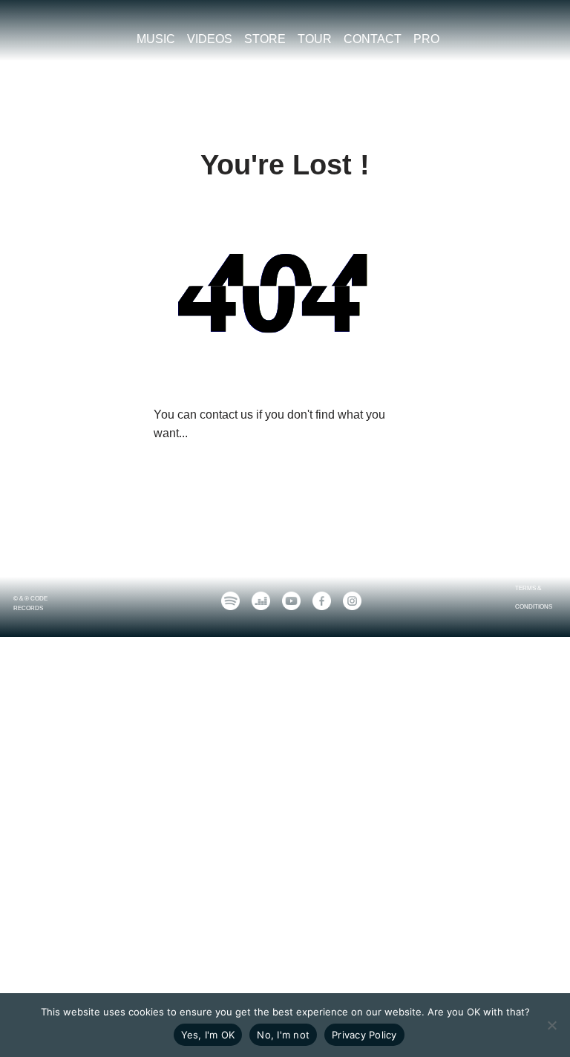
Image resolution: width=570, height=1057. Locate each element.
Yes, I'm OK (208, 1035)
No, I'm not (283, 1035)
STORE (265, 39)
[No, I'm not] (551, 1025)
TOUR (315, 39)
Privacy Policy (364, 1035)
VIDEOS (209, 39)
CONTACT (373, 39)
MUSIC (156, 39)
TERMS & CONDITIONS (533, 598)
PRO (426, 39)
